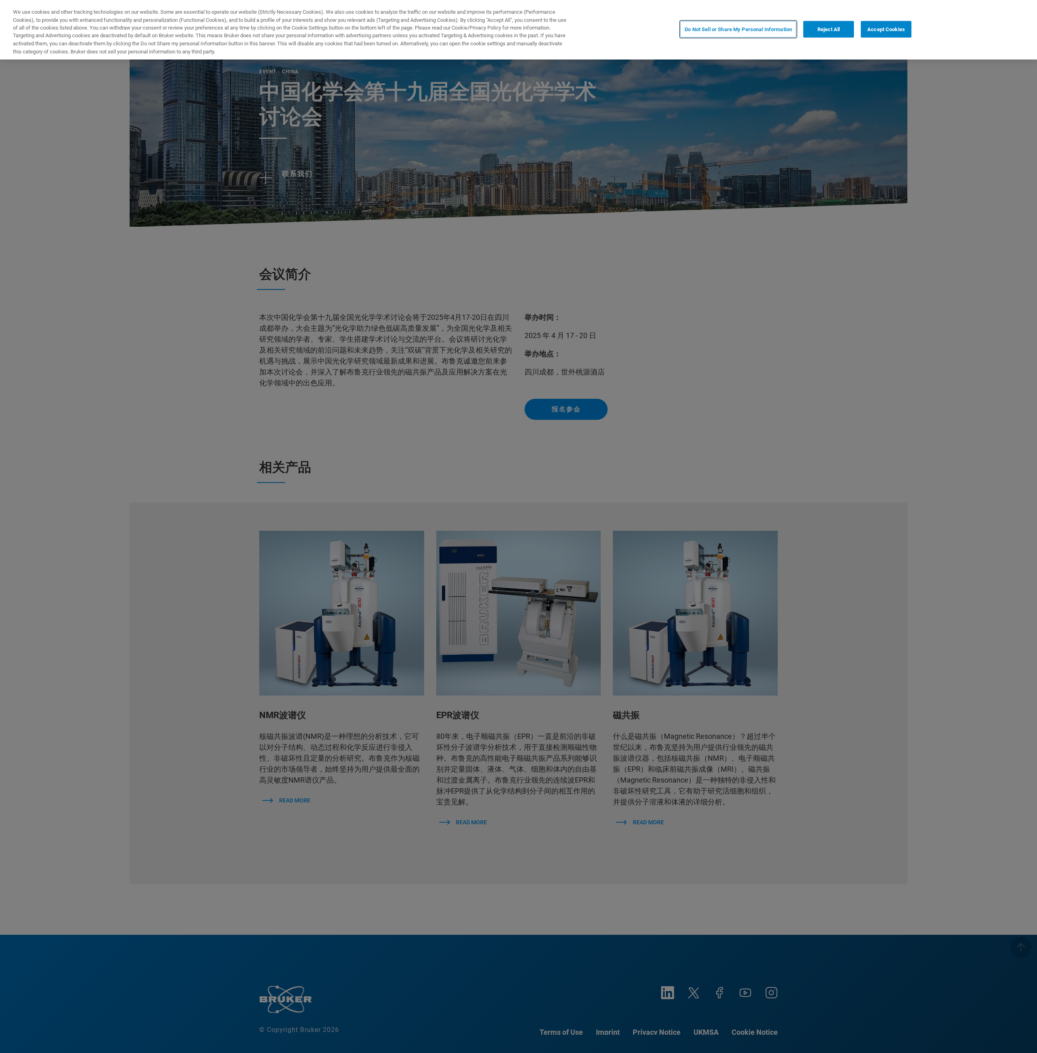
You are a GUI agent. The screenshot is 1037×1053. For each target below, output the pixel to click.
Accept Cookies (886, 29)
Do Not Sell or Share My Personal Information (738, 29)
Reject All (828, 29)
